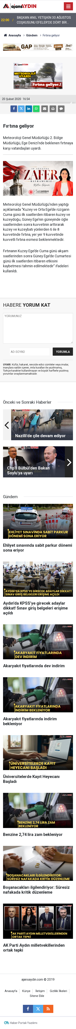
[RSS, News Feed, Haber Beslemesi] (48, 1009)
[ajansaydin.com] (19, 6)
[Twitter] (21, 108)
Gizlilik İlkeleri (58, 991)
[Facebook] (14, 108)
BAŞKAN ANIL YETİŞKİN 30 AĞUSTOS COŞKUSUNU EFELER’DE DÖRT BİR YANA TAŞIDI (44, 20)
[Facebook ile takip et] (28, 1009)
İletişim (40, 991)
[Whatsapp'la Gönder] (36, 108)
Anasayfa (14, 35)
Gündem (31, 35)
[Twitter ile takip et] (38, 1009)
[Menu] (68, 6)
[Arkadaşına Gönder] (44, 108)
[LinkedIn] (29, 108)
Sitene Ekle (37, 996)
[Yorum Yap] (61, 108)
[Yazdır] (53, 108)
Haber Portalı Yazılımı (23, 1023)
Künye (26, 991)
